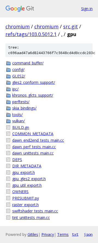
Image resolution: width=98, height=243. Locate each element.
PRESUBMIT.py (25, 198)
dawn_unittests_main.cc (33, 153)
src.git (70, 26)
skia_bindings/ (24, 108)
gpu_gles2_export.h (29, 178)
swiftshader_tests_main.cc (35, 211)
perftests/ (20, 101)
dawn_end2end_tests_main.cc (38, 140)
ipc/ (15, 88)
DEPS (17, 159)
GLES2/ (18, 76)
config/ (18, 69)
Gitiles (32, 234)
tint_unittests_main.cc (31, 217)
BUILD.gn (20, 127)
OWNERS (20, 191)
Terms (63, 234)
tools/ (17, 114)
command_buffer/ (28, 63)
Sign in (87, 8)
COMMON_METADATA (32, 133)
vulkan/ (18, 120)
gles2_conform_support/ (33, 82)
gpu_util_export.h (27, 185)
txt (75, 234)
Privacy (47, 234)
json (88, 234)
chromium (17, 26)
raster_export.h (25, 204)
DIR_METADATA (26, 165)
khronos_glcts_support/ (32, 95)
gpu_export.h (23, 172)
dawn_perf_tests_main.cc (34, 146)
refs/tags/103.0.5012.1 (31, 34)
